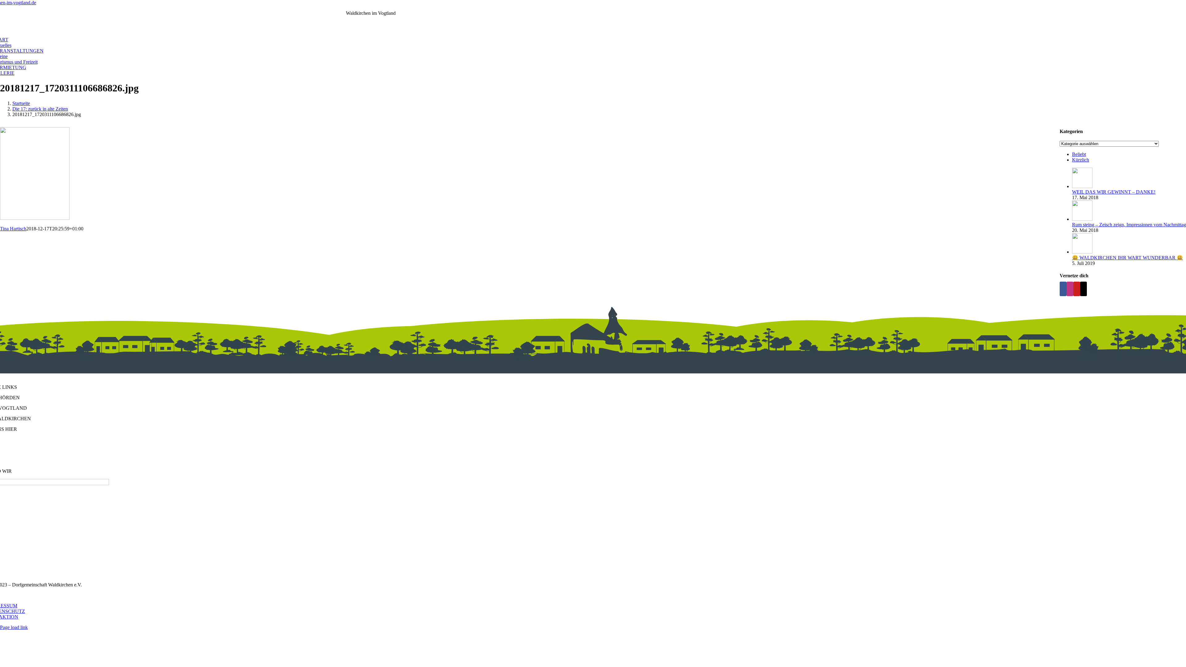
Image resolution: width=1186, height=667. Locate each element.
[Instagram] (1069, 289)
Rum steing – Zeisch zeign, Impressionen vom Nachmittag (1129, 224)
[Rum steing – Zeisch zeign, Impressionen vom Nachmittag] (1082, 219)
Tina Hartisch (13, 228)
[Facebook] (1063, 289)
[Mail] (1083, 289)
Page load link (14, 627)
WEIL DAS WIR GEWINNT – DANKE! (1113, 192)
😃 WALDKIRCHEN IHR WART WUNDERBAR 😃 (1127, 257)
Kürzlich (1080, 159)
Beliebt (1079, 154)
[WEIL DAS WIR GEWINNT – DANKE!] (1082, 186)
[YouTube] (1076, 289)
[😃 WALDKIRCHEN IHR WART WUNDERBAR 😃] (1082, 251)
